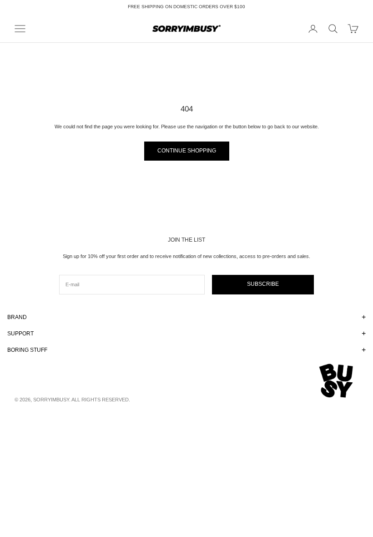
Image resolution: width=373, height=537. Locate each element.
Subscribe (263, 284)
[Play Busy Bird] (336, 381)
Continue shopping (186, 150)
